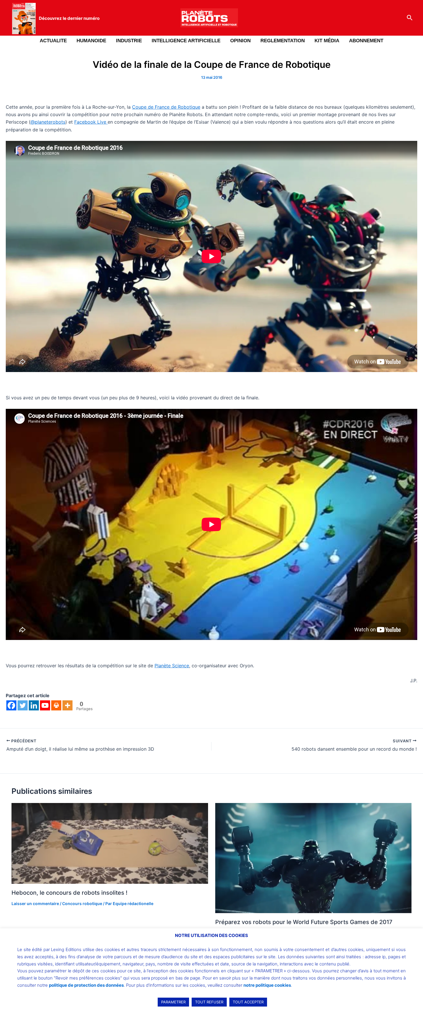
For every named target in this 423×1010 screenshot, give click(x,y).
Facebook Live (91, 122)
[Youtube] (45, 705)
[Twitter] (23, 705)
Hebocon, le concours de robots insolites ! (69, 892)
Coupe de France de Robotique (166, 107)
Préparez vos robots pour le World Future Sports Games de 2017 (303, 922)
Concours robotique (82, 903)
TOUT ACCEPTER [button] (248, 1002)
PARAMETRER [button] (173, 1002)
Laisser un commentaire (35, 903)
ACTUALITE (53, 40)
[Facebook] (11, 705)
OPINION (240, 40)
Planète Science (172, 665)
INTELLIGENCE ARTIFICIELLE (186, 40)
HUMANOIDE (91, 40)
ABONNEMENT (366, 40)
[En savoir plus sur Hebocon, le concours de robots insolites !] (110, 843)
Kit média (327, 40)
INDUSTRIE (129, 40)
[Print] (56, 705)
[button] (410, 18)
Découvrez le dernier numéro (69, 18)
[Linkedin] (34, 705)
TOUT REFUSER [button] (209, 1002)
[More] (67, 705)
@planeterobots (48, 122)
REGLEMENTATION (282, 40)
